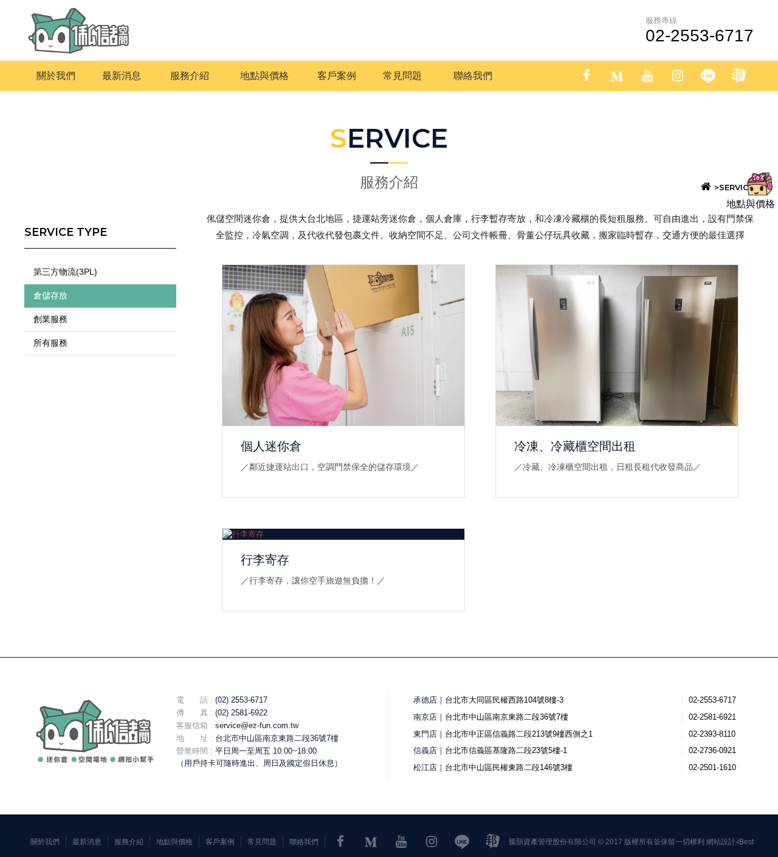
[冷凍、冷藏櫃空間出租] (617, 345)
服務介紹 (128, 842)
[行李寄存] (343, 534)
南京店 (425, 716)
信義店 (425, 750)
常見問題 (262, 842)
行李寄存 (265, 559)
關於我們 (45, 842)
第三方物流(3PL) (65, 272)
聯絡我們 (303, 842)
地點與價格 (174, 842)
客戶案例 (220, 842)
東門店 (425, 733)
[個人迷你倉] (343, 345)
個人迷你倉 (271, 446)
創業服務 (50, 319)
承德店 (425, 699)
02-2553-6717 (699, 35)
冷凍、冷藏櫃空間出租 (575, 446)
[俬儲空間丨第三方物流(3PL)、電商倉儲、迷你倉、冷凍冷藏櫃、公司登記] (79, 30)
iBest (745, 842)
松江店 (425, 767)
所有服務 (50, 343)
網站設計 (720, 842)
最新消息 (87, 842)
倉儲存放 (50, 295)
